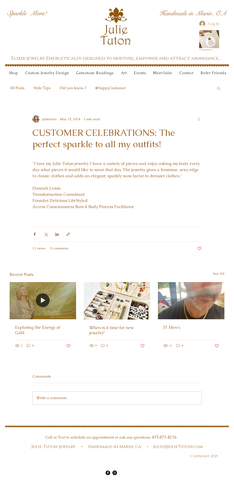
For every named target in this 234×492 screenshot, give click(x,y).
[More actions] (199, 119)
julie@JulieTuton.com (178, 447)
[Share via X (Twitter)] (46, 234)
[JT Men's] (191, 300)
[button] (218, 88)
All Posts (17, 88)
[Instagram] (114, 473)
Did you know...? (73, 88)
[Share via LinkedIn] (57, 234)
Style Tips (42, 88)
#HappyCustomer (110, 88)
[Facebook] (108, 473)
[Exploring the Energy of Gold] (43, 300)
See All (218, 274)
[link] (206, 50)
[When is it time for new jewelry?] (117, 300)
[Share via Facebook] (34, 234)
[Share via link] (68, 234)
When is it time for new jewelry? (111, 330)
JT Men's (171, 327)
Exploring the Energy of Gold (37, 330)
